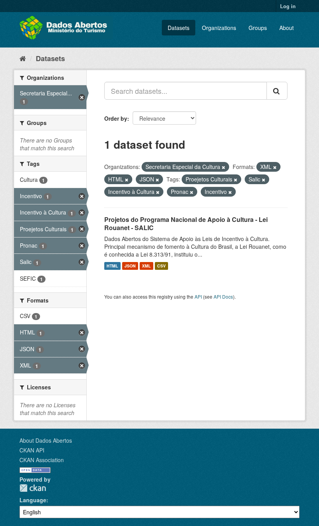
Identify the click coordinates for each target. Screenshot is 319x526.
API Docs (223, 296)
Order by (115, 118)
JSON (130, 266)
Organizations (219, 28)
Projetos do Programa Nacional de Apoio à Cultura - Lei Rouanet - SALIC (186, 223)
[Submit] (276, 91)
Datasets (178, 28)
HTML (112, 266)
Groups (258, 28)
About (286, 28)
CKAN (32, 488)
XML (146, 266)
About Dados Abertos (45, 440)
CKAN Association (41, 460)
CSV (161, 266)
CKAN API (31, 450)
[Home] (22, 58)
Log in (288, 6)
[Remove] (223, 167)
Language (32, 500)
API (198, 296)
